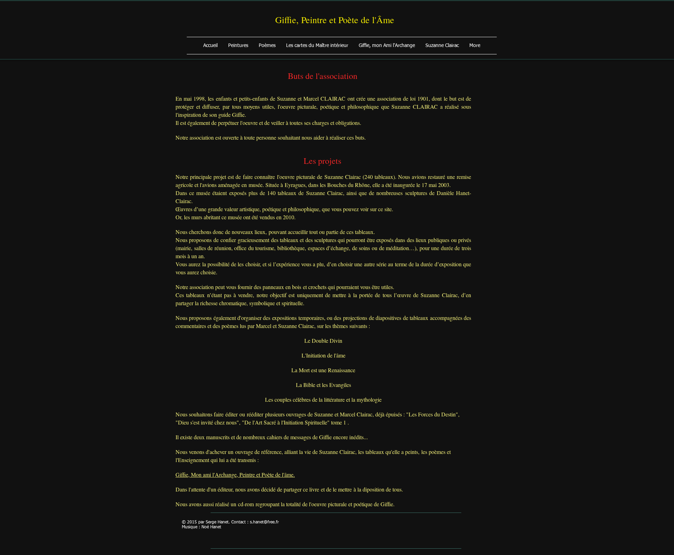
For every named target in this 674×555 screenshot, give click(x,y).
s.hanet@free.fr (264, 522)
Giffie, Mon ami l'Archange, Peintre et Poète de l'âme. (235, 474)
